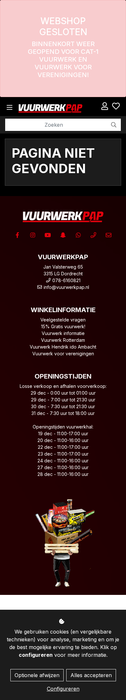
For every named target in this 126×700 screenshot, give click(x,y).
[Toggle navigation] (9, 108)
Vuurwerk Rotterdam (63, 340)
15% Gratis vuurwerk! (63, 326)
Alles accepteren (91, 675)
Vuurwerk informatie (63, 333)
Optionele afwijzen (37, 675)
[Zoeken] (114, 125)
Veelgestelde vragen (63, 319)
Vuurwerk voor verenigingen (63, 353)
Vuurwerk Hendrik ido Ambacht (63, 347)
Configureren (63, 688)
